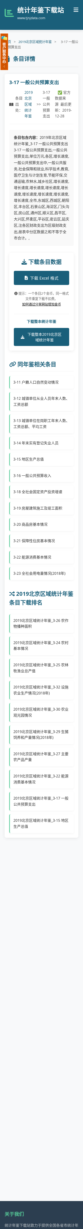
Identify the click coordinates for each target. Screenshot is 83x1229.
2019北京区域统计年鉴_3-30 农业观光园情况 (40, 712)
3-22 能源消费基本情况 (32, 557)
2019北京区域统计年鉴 (35, 42)
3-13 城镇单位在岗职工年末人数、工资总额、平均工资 (41, 423)
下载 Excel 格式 (44, 278)
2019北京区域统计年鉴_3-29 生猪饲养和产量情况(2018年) (40, 734)
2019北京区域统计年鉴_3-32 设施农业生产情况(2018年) (40, 690)
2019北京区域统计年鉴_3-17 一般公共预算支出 (40, 801)
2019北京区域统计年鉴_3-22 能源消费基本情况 (40, 779)
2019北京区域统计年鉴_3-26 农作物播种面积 (40, 623)
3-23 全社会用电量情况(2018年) (39, 573)
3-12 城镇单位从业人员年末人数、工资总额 (41, 401)
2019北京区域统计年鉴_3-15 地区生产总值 (40, 823)
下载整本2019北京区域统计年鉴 (44, 337)
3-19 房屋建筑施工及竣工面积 (37, 508)
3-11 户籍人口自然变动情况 (36, 382)
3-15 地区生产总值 (28, 459)
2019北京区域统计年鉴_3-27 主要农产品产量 (40, 756)
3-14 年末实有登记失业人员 (36, 443)
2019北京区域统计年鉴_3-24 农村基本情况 (40, 645)
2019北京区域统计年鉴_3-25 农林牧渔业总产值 (40, 667)
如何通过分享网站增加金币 (41, 304)
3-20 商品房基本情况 (30, 524)
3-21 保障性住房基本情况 (34, 540)
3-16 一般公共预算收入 (32, 475)
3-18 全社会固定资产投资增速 (37, 491)
